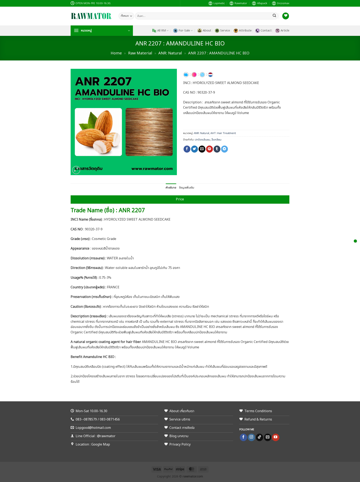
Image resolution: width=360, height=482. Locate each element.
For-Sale (184, 30)
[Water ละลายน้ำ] (202, 74)
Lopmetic (219, 3)
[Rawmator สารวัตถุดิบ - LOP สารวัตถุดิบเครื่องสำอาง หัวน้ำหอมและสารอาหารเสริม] (91, 16)
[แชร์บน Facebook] (187, 149)
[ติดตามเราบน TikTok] (259, 437)
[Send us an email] (267, 437)
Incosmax (283, 3)
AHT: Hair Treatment (223, 133)
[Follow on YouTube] (275, 437)
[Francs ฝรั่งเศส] (210, 74)
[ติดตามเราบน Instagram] (251, 437)
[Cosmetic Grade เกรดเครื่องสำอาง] (194, 74)
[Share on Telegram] (224, 149)
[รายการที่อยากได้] (285, 16)
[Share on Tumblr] (217, 149)
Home (116, 53)
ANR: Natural (170, 53)
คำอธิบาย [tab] (171, 188)
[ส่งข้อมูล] (274, 16)
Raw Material (140, 53)
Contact (266, 30)
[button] (102, 30)
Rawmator (241, 3)
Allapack (262, 3)
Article (285, 30)
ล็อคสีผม (216, 140)
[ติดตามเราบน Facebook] (243, 437)
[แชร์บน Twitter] (194, 149)
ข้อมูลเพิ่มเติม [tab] (186, 188)
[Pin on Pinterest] (209, 149)
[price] (355, 241)
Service (225, 30)
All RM (161, 30)
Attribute (245, 30)
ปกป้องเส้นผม (202, 140)
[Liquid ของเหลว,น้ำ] (186, 74)
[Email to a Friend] (202, 149)
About (207, 30)
